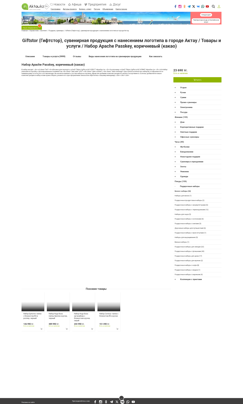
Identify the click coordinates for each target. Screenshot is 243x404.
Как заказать (155, 56)
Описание (30, 56)
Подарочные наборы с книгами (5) (188, 223)
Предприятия (97, 4)
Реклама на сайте (28, 402)
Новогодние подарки (190, 157)
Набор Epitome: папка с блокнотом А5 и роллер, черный (32, 316)
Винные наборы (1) (182, 242)
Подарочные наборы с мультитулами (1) (190, 233)
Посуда (183, 112)
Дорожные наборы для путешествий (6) (190, 228)
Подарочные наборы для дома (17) (188, 256)
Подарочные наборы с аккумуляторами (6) (191, 205)
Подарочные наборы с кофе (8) (187, 265)
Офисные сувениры (189, 137)
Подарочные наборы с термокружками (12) (191, 210)
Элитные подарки (188, 132)
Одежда (184, 176)
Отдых (183, 87)
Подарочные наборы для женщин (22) (189, 247)
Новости (59, 4)
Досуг (117, 4)
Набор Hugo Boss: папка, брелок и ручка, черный (58, 316)
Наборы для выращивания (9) (186, 237)
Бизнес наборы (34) (183, 191)
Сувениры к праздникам (191, 162)
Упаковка (184, 171)
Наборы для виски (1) (183, 196)
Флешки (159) (181, 117)
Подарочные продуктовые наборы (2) (189, 200)
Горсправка (55, 9)
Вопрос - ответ (85, 9)
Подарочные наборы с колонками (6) (189, 219)
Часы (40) (179, 142)
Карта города (121, 9)
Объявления (108, 9)
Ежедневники (186, 152)
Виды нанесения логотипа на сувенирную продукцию (115, 56)
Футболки (184, 147)
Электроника (186, 107)
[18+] (33, 6)
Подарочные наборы (190, 186)
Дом (182, 122)
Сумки (183, 97)
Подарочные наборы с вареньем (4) (189, 274)
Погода (97, 9)
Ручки (183, 92)
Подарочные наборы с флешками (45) (189, 251)
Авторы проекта (70, 9)
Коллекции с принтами (191, 279)
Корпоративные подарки (192, 127)
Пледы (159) (181, 181)
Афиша (76, 4)
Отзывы (77, 56)
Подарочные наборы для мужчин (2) (189, 260)
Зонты (183, 166)
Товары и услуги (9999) (54, 56)
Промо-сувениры (188, 102)
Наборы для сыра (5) (183, 214)
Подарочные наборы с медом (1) (187, 270)
